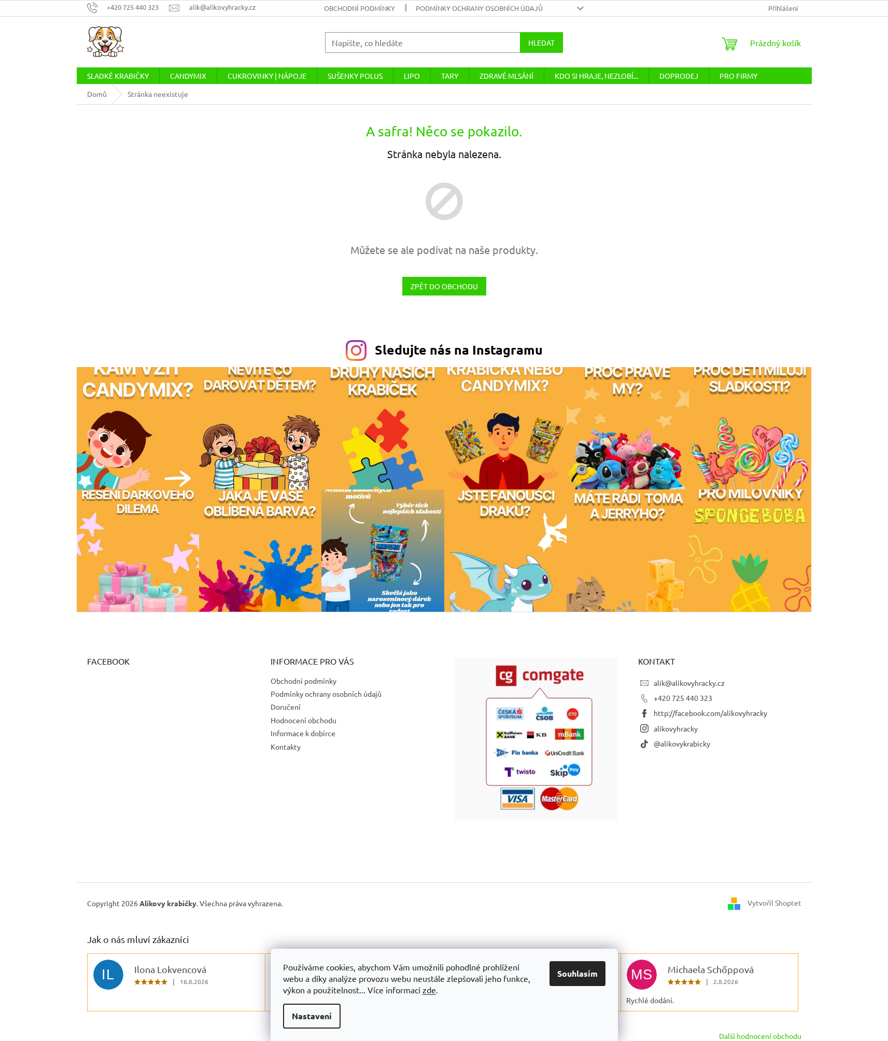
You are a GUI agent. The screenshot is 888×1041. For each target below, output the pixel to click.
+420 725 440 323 (683, 697)
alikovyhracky (676, 728)
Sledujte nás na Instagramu (459, 349)
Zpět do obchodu (444, 286)
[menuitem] (118, 75)
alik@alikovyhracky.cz (689, 682)
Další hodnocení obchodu (760, 1035)
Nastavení (312, 1015)
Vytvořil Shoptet (774, 902)
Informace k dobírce (303, 733)
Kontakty (286, 746)
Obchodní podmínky (359, 8)
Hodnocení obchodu (303, 720)
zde (429, 989)
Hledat (541, 42)
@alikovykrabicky (682, 743)
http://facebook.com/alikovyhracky (710, 713)
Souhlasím (577, 973)
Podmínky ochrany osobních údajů (479, 8)
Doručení (286, 706)
